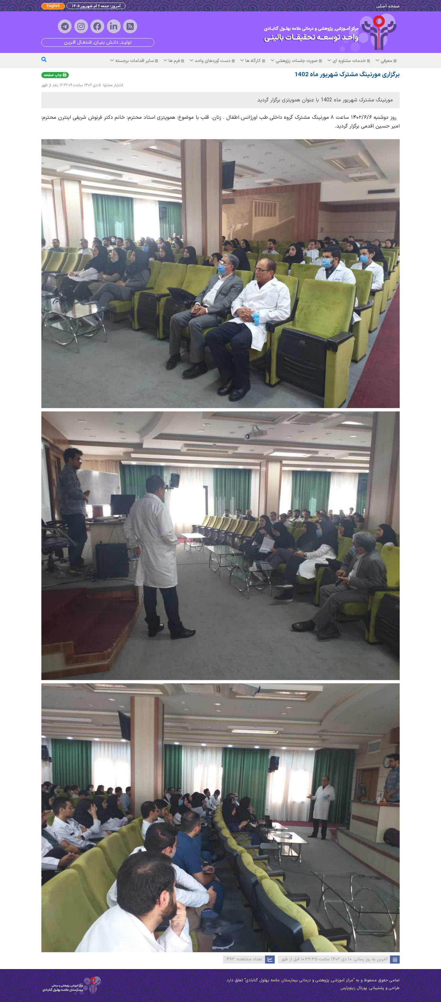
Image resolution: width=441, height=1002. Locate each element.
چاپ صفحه (53, 75)
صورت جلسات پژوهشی (296, 60)
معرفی (386, 60)
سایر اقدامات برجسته (134, 60)
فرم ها (174, 60)
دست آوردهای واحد (212, 60)
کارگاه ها (253, 60)
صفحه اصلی (388, 6)
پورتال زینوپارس (353, 988)
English (53, 6)
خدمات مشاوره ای (349, 60)
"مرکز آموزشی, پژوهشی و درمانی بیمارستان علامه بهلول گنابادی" (298, 980)
